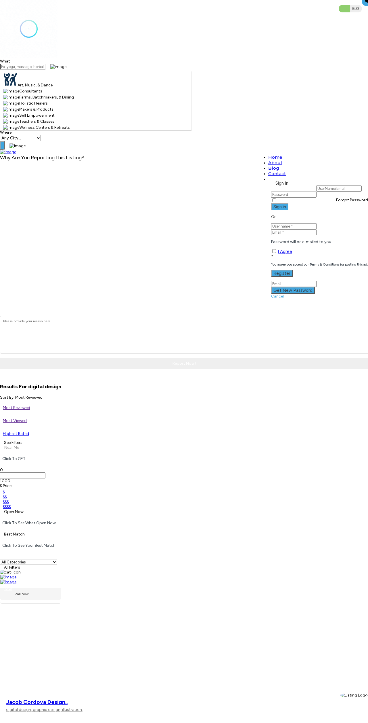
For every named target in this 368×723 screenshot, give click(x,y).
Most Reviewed (16, 407)
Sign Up (304, 183)
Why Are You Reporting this (42, 157)
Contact (277, 173)
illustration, (72, 709)
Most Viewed (15, 420)
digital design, (19, 709)
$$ (5, 497)
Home (275, 157)
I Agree (285, 251)
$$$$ (7, 506)
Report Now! (184, 363)
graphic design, (47, 709)
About (275, 162)
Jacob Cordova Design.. (37, 702)
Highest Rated (16, 433)
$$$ (6, 501)
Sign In (281, 183)
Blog (273, 168)
